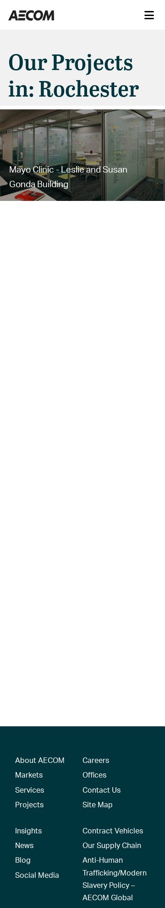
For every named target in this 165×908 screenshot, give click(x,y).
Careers (95, 760)
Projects (29, 804)
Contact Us (101, 789)
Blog (23, 860)
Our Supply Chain (111, 845)
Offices (94, 774)
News (24, 845)
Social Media (37, 875)
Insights (28, 830)
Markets (29, 774)
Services (29, 789)
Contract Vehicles (112, 830)
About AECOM (40, 760)
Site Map (97, 804)
